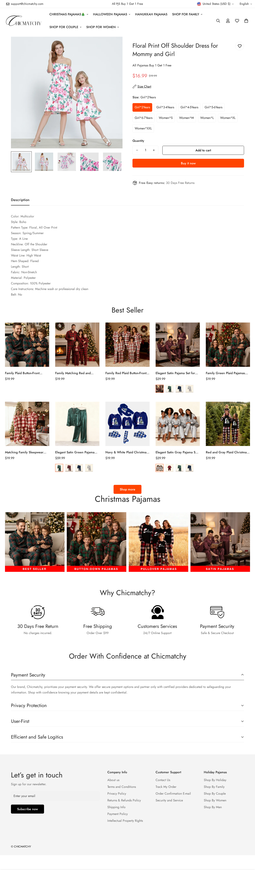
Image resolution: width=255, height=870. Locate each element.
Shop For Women (101, 27)
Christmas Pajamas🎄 (67, 14)
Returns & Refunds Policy (124, 800)
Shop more (127, 489)
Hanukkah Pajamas (151, 14)
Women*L (207, 117)
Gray (189, 389)
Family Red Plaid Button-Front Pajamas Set (125, 373)
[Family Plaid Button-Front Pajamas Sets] (27, 345)
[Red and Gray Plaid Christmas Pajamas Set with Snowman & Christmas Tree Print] (228, 424)
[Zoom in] (114, 45)
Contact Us (163, 780)
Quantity (138, 140)
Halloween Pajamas (110, 14)
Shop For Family (185, 14)
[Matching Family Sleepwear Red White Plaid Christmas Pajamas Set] (27, 424)
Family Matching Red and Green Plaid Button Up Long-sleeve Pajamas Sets (75, 373)
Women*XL (227, 117)
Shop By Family (214, 786)
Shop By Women (215, 800)
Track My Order (166, 786)
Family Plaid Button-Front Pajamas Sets (22, 373)
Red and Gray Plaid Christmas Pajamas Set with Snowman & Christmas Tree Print (227, 452)
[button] (246, 20)
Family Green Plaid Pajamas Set (225, 373)
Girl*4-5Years (189, 107)
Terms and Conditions (121, 786)
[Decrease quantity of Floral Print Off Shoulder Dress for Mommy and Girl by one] (137, 150)
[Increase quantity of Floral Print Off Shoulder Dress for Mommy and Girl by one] (153, 150)
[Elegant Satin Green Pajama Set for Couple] (77, 424)
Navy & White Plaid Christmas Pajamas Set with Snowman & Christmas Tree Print (126, 452)
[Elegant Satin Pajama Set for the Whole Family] (178, 345)
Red (160, 389)
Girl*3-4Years (165, 107)
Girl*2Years (142, 107)
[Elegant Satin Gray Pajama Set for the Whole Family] (178, 424)
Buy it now (188, 163)
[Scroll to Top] (247, 848)
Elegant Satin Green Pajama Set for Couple (74, 452)
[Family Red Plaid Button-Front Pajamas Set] (127, 345)
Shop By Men (213, 807)
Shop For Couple (63, 27)
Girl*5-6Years (213, 107)
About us (113, 780)
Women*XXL (143, 128)
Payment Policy (117, 814)
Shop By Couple (215, 793)
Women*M (186, 117)
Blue (179, 389)
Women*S (166, 117)
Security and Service (169, 800)
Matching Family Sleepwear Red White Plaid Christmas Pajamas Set (24, 452)
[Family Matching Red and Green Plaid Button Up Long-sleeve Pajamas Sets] (77, 345)
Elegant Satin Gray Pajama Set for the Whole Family (177, 452)
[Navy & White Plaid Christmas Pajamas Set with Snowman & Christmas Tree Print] (127, 424)
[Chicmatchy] (23, 21)
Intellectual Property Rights (125, 820)
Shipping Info (116, 807)
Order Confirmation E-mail (173, 793)
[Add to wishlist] (239, 45)
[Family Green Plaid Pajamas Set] (228, 345)
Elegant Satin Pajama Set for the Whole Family (175, 373)
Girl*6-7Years (143, 117)
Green (170, 389)
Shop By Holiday (215, 780)
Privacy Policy (116, 793)
